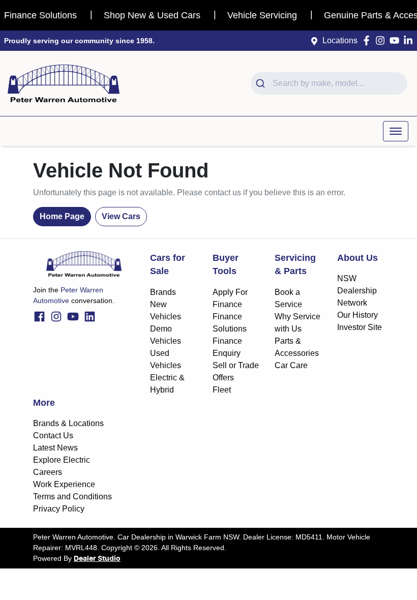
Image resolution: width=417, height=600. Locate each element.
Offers (223, 377)
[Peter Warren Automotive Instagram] (382, 40)
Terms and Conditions (72, 496)
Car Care (291, 365)
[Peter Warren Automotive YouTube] (396, 40)
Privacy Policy (58, 508)
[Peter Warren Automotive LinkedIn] (410, 40)
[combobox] (329, 83)
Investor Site (359, 327)
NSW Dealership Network (357, 290)
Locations (340, 40)
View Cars (121, 216)
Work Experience (64, 484)
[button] (395, 131)
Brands (163, 292)
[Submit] (262, 83)
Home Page (62, 216)
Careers (47, 472)
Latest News (55, 447)
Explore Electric (61, 460)
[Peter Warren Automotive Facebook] (368, 40)
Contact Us (53, 435)
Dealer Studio (97, 558)
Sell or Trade (236, 365)
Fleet (222, 389)
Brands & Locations (68, 423)
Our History (357, 315)
